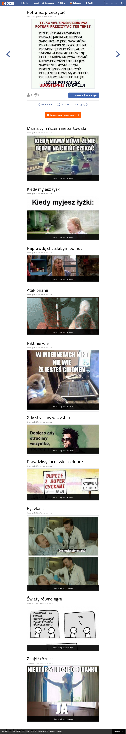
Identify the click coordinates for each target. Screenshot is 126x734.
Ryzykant (35, 509)
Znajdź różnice (40, 659)
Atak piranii (37, 290)
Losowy (65, 104)
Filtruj (62, 3)
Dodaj (25, 3)
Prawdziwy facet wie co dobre (55, 462)
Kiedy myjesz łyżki (44, 189)
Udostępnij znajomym (85, 95)
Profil (90, 3)
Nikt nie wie (38, 344)
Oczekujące (49, 3)
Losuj (36, 3)
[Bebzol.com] (8, 3)
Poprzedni (46, 104)
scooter (53, 17)
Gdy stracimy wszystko (48, 418)
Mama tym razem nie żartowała (56, 129)
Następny (80, 104)
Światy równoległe (44, 599)
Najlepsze (76, 3)
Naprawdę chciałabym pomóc (54, 249)
